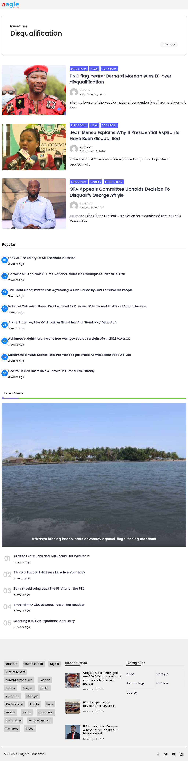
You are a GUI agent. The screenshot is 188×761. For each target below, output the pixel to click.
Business (162, 683)
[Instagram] (181, 754)
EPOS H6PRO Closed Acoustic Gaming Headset (49, 605)
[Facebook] (158, 754)
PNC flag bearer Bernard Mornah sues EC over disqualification (120, 79)
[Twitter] (166, 754)
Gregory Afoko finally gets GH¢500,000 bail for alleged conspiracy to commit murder (102, 678)
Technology (136, 683)
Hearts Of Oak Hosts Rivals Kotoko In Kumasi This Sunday (51, 371)
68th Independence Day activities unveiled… (99, 704)
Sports (132, 693)
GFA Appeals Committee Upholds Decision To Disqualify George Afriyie (120, 192)
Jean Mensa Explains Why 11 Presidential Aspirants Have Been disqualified (125, 135)
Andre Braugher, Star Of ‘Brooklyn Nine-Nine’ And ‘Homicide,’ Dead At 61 (63, 322)
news (131, 674)
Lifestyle (162, 674)
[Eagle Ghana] (10, 4)
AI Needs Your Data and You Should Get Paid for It (51, 556)
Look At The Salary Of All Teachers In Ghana (42, 258)
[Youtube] (174, 754)
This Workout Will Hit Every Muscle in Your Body (49, 572)
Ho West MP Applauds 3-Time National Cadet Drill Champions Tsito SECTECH (66, 274)
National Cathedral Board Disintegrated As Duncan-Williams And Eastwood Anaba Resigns (77, 306)
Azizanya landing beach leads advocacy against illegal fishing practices (94, 539)
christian (86, 90)
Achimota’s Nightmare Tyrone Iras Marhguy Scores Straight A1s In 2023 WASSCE (69, 339)
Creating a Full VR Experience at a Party (44, 621)
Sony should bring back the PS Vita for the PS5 (49, 588)
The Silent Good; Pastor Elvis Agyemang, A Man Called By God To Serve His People (70, 290)
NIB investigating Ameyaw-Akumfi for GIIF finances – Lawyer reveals (101, 729)
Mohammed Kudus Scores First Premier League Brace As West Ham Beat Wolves (69, 355)
